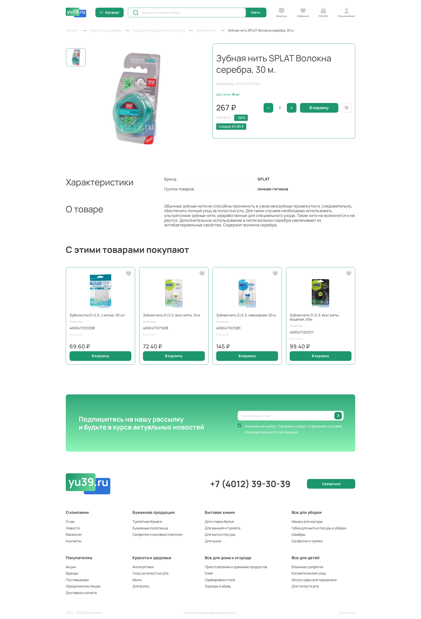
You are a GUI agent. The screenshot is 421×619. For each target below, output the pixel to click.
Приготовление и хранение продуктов (236, 566)
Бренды (72, 573)
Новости (73, 528)
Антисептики (143, 566)
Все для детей (305, 557)
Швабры (298, 534)
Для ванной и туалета (222, 528)
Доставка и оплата (81, 592)
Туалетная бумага (147, 521)
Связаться (331, 483)
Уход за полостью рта (150, 573)
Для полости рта (305, 586)
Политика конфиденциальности (210, 613)
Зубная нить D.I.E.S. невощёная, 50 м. (246, 315)
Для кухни (213, 541)
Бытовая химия (220, 512)
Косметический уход (309, 573)
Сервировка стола (220, 579)
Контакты (73, 541)
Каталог (112, 12)
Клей (209, 573)
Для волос (141, 586)
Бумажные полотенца (150, 528)
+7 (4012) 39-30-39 (250, 484)
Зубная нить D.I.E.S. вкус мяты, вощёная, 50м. (314, 317)
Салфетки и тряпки (307, 541)
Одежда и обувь (218, 586)
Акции (71, 566)
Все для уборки (307, 512)
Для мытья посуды (220, 534)
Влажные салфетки (307, 566)
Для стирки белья (219, 521)
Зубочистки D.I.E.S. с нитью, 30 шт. (97, 315)
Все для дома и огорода (228, 557)
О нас (70, 521)
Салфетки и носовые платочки (157, 534)
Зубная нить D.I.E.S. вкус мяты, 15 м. (172, 315)
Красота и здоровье (151, 557)
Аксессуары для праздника (314, 579)
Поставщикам (77, 579)
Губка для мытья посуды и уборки (319, 528)
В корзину (100, 355)
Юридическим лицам (83, 586)
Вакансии (74, 534)
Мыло (137, 579)
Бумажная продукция (153, 512)
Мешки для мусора (307, 521)
